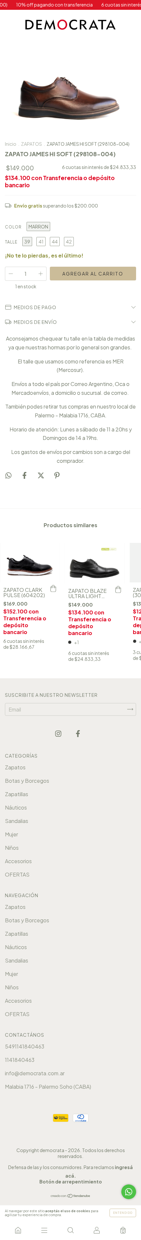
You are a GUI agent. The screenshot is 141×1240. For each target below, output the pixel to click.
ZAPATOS (31, 144)
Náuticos (16, 807)
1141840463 (19, 1059)
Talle (11, 242)
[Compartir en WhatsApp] (8, 475)
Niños (12, 847)
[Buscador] (70, 1230)
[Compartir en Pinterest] (56, 475)
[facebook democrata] (78, 733)
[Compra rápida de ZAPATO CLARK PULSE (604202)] (53, 588)
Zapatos (15, 767)
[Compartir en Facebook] (25, 475)
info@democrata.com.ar (35, 1073)
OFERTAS (17, 874)
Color (13, 227)
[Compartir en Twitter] (41, 475)
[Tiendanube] (70, 1195)
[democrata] (18, 1230)
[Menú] (44, 1230)
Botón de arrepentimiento (70, 1181)
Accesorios (18, 861)
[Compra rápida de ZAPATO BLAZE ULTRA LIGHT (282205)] (118, 589)
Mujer (11, 834)
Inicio (10, 144)
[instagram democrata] (58, 733)
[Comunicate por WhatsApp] (128, 1191)
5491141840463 (24, 1046)
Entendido (122, 1213)
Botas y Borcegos (27, 780)
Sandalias (16, 820)
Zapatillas (16, 794)
